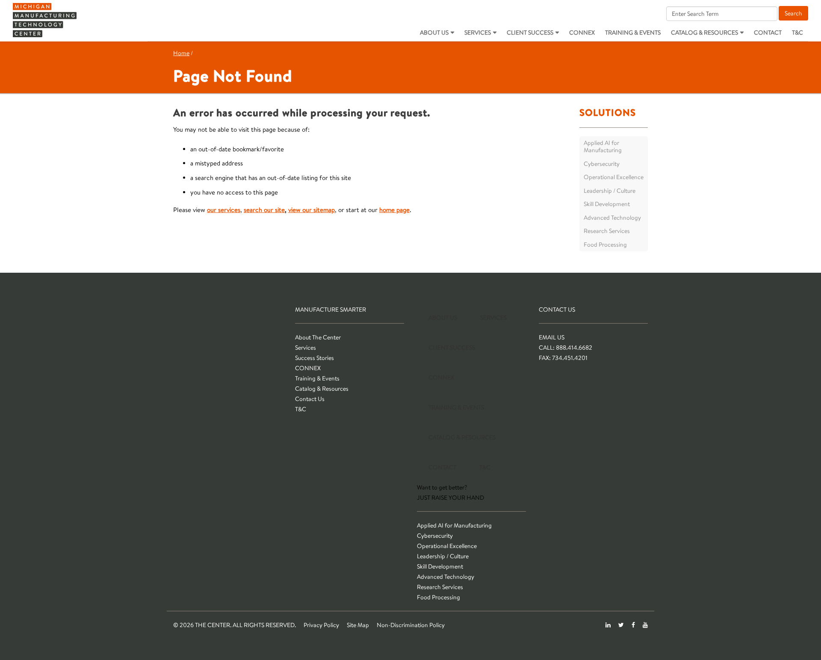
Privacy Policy (321, 625)
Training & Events (633, 32)
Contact (768, 32)
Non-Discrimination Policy (411, 625)
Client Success (530, 32)
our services (223, 210)
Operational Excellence (614, 177)
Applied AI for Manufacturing (603, 146)
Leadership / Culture (609, 190)
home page (394, 210)
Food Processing (605, 244)
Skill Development (607, 204)
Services (477, 32)
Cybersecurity (602, 164)
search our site (264, 210)
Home (181, 53)
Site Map (358, 625)
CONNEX (582, 32)
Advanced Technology (612, 217)
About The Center (318, 337)
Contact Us (310, 399)
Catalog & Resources (704, 32)
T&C (797, 32)
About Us (434, 32)
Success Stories (314, 358)
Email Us (551, 337)
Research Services (607, 231)
